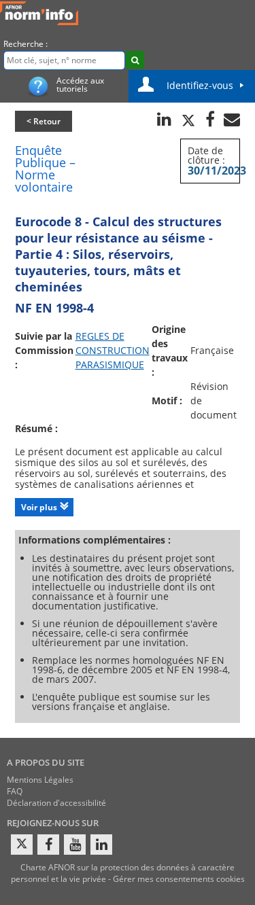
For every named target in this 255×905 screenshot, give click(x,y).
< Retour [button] (44, 121)
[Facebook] (48, 844)
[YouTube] (75, 844)
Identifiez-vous (200, 85)
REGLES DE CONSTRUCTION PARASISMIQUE (112, 350)
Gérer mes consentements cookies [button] (179, 879)
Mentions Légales (40, 779)
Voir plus (39, 507)
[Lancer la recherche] (135, 59)
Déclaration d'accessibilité (56, 803)
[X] (22, 844)
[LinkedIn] (101, 844)
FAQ (14, 791)
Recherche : (25, 44)
